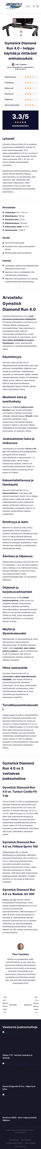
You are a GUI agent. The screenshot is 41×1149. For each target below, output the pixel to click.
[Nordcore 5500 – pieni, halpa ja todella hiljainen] (21, 1104)
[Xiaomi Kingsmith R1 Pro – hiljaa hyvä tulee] (21, 1073)
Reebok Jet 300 (9, 900)
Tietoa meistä (30, 1143)
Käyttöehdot (26, 1140)
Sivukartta (13, 1140)
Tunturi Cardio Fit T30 (12, 715)
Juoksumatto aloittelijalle (24, 68)
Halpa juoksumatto (15, 67)
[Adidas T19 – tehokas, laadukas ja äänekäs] (21, 1041)
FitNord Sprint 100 (10, 852)
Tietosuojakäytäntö (14, 1143)
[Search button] (34, 6)
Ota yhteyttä (20, 1146)
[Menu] (37, 6)
